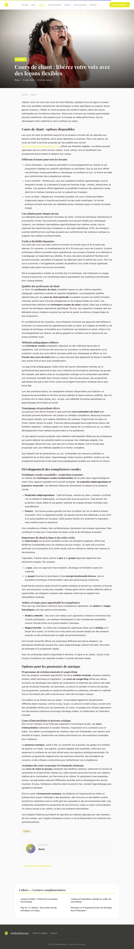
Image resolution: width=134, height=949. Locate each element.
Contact (53, 933)
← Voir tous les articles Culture (36, 866)
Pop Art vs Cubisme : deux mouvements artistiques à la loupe (39, 909)
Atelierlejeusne (19, 933)
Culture (41, 5)
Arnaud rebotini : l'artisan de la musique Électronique (39, 900)
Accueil (25, 5)
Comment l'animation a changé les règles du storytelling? (91, 900)
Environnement (80, 5)
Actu (33, 5)
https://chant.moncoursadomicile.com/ (41, 146)
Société (93, 5)
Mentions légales (40, 933)
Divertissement (54, 5)
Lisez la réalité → (119, 5)
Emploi (67, 5)
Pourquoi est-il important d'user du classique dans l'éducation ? (91, 909)
